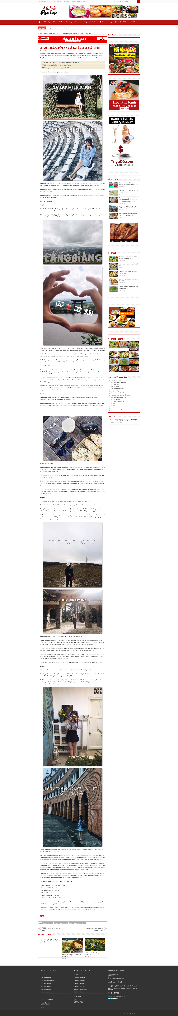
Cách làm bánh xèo (46, 989)
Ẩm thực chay (78, 1001)
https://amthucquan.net (119, 996)
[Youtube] (124, 2)
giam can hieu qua (117, 422)
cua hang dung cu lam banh (118, 382)
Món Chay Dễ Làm (43, 1)
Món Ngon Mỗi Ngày (66, 22)
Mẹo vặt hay (111, 975)
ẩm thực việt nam (115, 399)
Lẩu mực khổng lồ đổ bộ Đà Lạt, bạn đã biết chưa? (58, 65)
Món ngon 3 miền (78, 1002)
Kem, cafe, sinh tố (46, 1006)
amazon (113, 405)
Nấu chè (59, 1)
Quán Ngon (93, 22)
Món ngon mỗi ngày (79, 1000)
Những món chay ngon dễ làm (116, 978)
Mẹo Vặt (118, 22)
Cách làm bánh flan (46, 983)
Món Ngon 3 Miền (50, 22)
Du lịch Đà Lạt (56, 33)
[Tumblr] (127, 2)
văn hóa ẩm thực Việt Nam (118, 393)
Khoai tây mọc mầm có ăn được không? (51, 929)
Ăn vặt (42, 1007)
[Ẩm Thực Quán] (48, 10)
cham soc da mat (119, 419)
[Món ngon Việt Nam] (104, 11)
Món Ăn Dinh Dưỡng (81, 22)
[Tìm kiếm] (138, 1)
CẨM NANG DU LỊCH (47, 923)
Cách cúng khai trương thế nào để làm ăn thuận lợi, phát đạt (61, 28)
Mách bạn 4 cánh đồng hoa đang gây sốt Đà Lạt (57, 68)
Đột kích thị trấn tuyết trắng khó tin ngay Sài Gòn (94, 929)
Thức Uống (66, 1)
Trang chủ (40, 22)
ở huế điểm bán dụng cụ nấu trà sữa (120, 395)
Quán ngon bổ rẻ (112, 977)
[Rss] (114, 2)
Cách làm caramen (46, 986)
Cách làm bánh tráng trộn (47, 992)
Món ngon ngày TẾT (82, 1)
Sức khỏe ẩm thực (113, 974)
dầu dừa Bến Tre (124, 421)
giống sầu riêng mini (116, 391)
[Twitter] (120, 2)
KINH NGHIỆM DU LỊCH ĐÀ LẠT (77, 923)
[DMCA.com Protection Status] (113, 998)
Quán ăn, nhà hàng (46, 1004)
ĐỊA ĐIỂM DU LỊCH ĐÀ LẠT (61, 923)
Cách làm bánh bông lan (47, 980)
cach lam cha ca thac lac (117, 401)
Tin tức (127, 22)
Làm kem (73, 1)
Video (134, 22)
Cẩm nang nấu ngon (107, 22)
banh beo (113, 408)
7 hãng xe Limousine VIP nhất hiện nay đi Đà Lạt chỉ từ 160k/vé (61, 62)
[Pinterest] (122, 2)
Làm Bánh (52, 1)
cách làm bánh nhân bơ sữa (118, 397)
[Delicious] (126, 2)
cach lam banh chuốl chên (118, 410)
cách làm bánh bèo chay (117, 388)
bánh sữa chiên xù (116, 384)
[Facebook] (118, 2)
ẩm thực (113, 403)
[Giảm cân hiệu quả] (122, 130)
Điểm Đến (48, 33)
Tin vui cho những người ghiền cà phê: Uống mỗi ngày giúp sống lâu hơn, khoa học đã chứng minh (128, 199)
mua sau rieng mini (116, 380)
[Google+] (117, 2)
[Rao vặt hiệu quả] (122, 156)
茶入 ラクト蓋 (115, 386)
